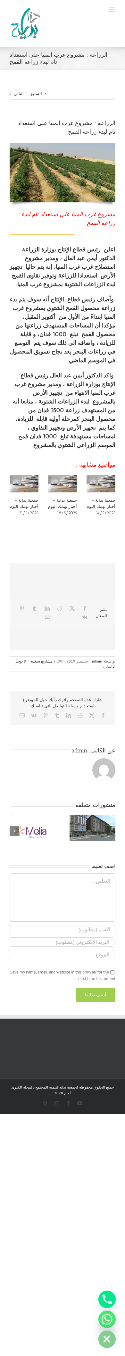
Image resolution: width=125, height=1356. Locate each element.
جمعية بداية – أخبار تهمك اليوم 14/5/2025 (101, 506)
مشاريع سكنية (41, 661)
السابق (35, 93)
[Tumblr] (34, 608)
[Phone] (107, 1299)
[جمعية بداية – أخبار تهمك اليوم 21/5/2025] (24, 483)
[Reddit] (59, 608)
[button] (110, 831)
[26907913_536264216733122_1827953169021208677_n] (62, 145)
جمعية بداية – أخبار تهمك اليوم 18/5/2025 (62, 506)
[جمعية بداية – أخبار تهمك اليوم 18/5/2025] (62, 483)
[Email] (47, 617)
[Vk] (85, 617)
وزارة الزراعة (38, 249)
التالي (19, 93)
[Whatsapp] (107, 1319)
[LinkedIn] (47, 608)
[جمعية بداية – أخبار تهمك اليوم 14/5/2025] (101, 483)
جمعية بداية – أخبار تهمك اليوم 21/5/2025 (24, 506)
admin (97, 661)
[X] (72, 608)
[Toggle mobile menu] (112, 9)
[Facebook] (85, 608)
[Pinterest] (22, 608)
